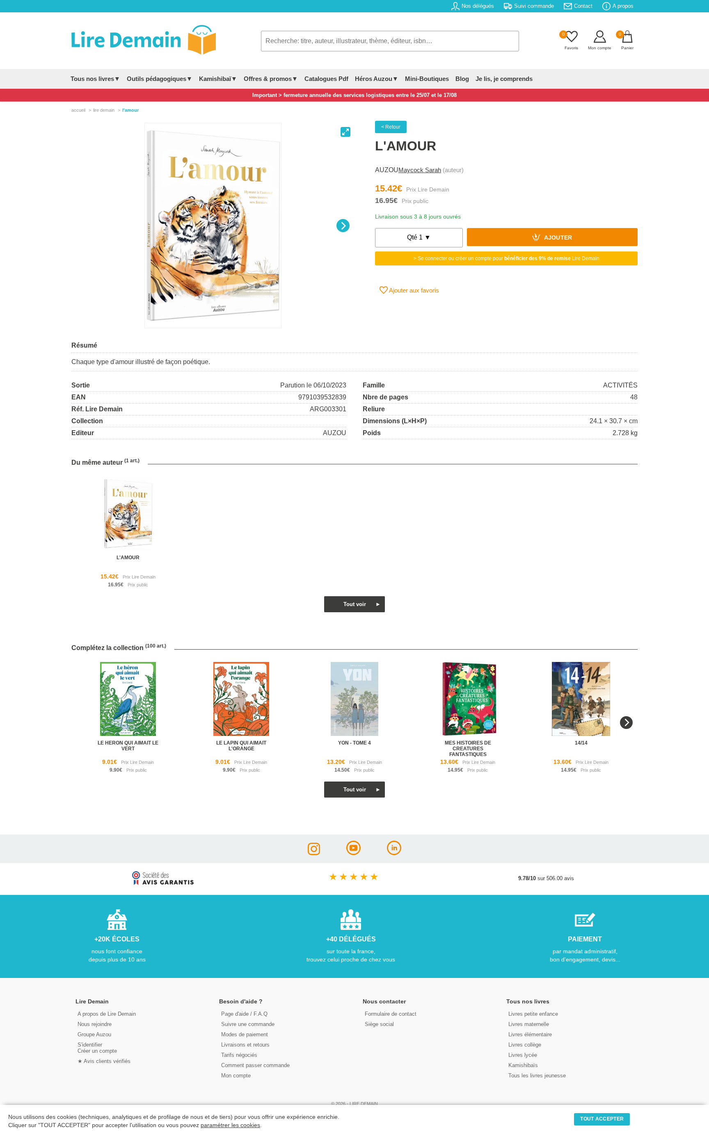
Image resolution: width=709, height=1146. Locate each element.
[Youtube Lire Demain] (353, 852)
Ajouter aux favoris (413, 290)
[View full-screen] (345, 132)
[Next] (343, 225)
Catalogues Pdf (326, 78)
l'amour (128, 557)
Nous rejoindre (95, 1024)
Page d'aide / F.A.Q (244, 1014)
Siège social (379, 1024)
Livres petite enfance (533, 1014)
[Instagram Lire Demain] (314, 852)
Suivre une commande (247, 1024)
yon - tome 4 (354, 743)
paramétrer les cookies (230, 1125)
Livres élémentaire (530, 1034)
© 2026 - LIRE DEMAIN (354, 1103)
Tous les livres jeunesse (537, 1075)
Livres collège (524, 1045)
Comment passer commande (255, 1065)
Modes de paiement (244, 1034)
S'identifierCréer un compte (97, 1048)
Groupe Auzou (94, 1034)
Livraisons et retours (245, 1045)
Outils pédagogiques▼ (159, 78)
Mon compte (236, 1075)
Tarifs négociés (239, 1055)
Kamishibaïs (523, 1065)
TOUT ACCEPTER (602, 1119)
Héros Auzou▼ (376, 78)
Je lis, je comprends (504, 78)
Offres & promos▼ (271, 78)
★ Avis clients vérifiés (104, 1061)
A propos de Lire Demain (107, 1014)
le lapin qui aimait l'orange (241, 746)
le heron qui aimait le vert (128, 746)
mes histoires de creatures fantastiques (468, 748)
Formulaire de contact (390, 1014)
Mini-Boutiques (427, 78)
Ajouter (557, 238)
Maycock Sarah (419, 169)
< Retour (390, 127)
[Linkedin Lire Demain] (394, 852)
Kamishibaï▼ (218, 78)
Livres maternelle (528, 1024)
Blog (462, 78)
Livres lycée (522, 1055)
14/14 (581, 743)
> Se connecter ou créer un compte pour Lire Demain (506, 258)
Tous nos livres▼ (95, 78)
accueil (78, 110)
